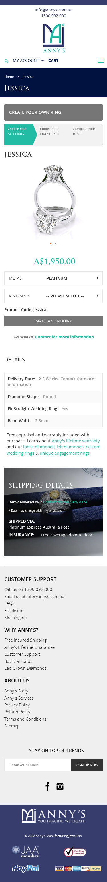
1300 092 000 (53, 15)
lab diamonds (70, 446)
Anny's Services (19, 698)
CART (53, 60)
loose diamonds (38, 446)
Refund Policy (17, 711)
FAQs (9, 603)
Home (9, 76)
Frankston (14, 610)
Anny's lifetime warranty (76, 440)
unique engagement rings (65, 453)
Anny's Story (16, 691)
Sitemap (12, 726)
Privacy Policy (17, 705)
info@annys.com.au (53, 10)
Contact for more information (64, 337)
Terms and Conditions (25, 719)
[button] (51, 243)
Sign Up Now (86, 764)
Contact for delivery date (65, 502)
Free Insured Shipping (25, 640)
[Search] (6, 60)
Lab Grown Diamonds (25, 668)
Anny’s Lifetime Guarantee (29, 647)
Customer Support (22, 654)
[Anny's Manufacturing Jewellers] (53, 37)
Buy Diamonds (18, 661)
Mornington (15, 617)
